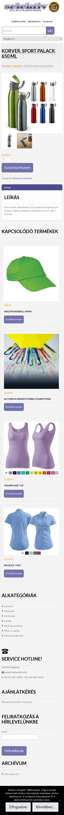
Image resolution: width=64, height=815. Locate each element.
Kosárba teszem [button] (14, 319)
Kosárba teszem (17, 167)
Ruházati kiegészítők (13, 635)
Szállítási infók (18, 21)
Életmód (17, 178)
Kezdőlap (6, 65)
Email (5, 731)
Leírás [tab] (7, 187)
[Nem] (60, 800)
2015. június (10, 774)
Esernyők (8, 606)
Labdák (7, 621)
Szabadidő (17, 65)
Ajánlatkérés (34, 21)
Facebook (48, 21)
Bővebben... (45, 807)
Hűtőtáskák (9, 616)
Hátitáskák (9, 611)
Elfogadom (18, 807)
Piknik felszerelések (13, 626)
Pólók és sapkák (12, 630)
